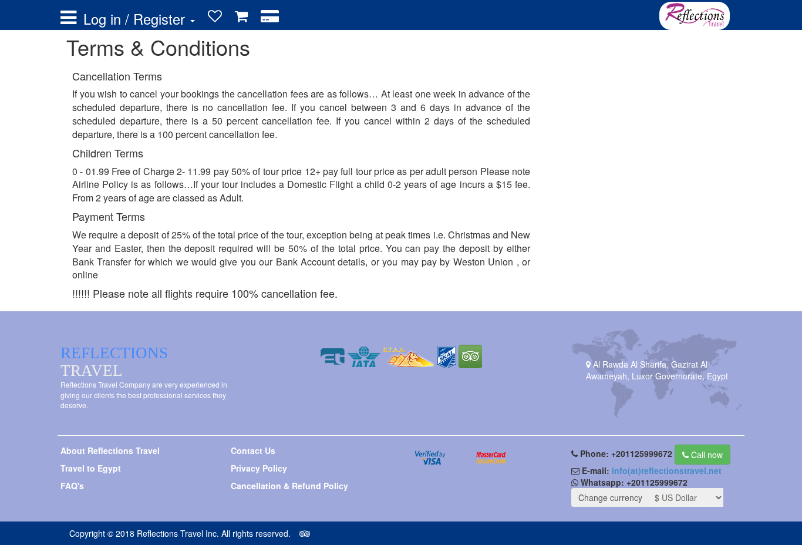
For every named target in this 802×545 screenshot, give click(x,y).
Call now (706, 454)
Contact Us (253, 450)
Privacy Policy (259, 468)
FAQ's (72, 486)
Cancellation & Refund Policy (289, 486)
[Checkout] (270, 16)
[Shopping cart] (241, 16)
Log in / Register (136, 19)
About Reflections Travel (110, 450)
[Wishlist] (215, 16)
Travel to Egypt (90, 468)
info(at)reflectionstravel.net (667, 470)
